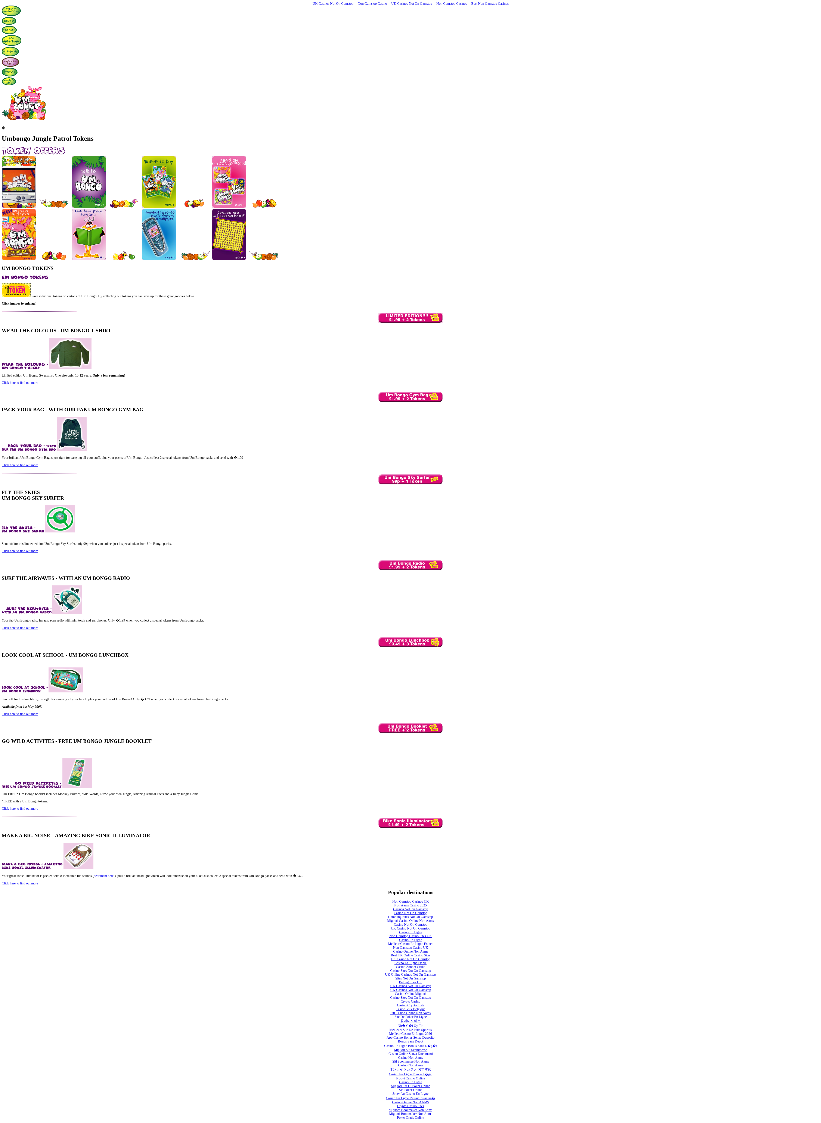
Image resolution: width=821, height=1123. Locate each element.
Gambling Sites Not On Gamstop (410, 917)
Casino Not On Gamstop (410, 913)
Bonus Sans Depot (410, 1041)
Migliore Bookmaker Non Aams (410, 1110)
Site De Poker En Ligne (410, 1017)
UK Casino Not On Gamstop (410, 928)
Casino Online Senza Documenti (410, 1054)
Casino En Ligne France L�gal (410, 1074)
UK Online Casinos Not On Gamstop (410, 974)
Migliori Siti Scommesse (410, 1050)
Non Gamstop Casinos (451, 3)
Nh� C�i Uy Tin (410, 1026)
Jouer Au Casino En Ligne (410, 1093)
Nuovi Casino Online (410, 1078)
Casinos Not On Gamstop (410, 909)
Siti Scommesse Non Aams (410, 1061)
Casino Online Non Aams (410, 951)
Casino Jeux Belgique (410, 1009)
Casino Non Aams (410, 1057)
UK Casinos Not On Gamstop (333, 3)
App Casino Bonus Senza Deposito (410, 1037)
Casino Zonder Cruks (410, 967)
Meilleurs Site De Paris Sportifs (410, 1030)
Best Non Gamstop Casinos (490, 3)
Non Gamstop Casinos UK (410, 901)
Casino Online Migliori (410, 993)
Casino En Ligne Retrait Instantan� (410, 1098)
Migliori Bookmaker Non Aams (410, 1114)
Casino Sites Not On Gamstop (410, 970)
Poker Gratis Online (410, 1117)
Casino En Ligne (410, 932)
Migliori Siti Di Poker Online (410, 1086)
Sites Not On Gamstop (410, 978)
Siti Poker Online (410, 1090)
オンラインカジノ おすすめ (410, 1069)
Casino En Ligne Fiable (410, 963)
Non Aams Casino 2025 (410, 905)
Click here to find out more (20, 382)
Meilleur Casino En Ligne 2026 (410, 1033)
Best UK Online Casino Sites (410, 955)
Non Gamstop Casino (372, 3)
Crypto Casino (410, 1001)
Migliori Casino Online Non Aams (410, 920)
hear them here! (104, 876)
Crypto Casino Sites (410, 1106)
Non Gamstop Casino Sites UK (410, 936)
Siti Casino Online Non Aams (410, 1013)
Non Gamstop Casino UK (410, 947)
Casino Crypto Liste (410, 1005)
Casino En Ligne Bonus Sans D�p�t (410, 1046)
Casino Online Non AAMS (410, 1102)
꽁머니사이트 (410, 1021)
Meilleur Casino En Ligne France (410, 944)
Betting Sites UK (410, 982)
